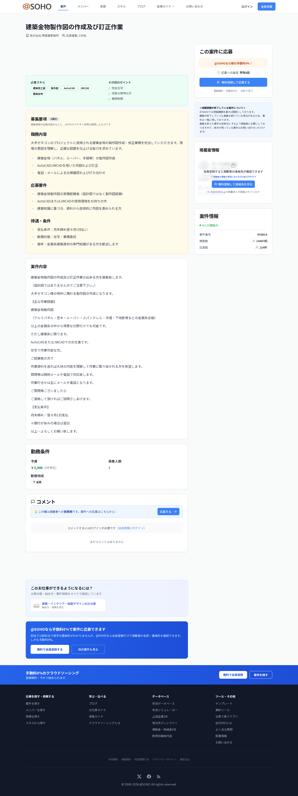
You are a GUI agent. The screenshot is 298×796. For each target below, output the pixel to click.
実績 (103, 6)
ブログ (141, 6)
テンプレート (224, 703)
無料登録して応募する (236, 82)
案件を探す (261, 675)
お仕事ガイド (97, 710)
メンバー (83, 6)
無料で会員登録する (50, 649)
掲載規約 (126, 759)
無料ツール (222, 710)
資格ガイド (96, 716)
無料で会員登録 (233, 675)
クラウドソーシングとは (104, 723)
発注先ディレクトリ (165, 723)
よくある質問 (224, 729)
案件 (63, 6)
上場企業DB (160, 716)
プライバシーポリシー (164, 759)
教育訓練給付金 (162, 736)
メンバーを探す (36, 710)
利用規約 (113, 759)
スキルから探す (36, 723)
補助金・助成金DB (164, 729)
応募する (165, 512)
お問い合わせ (194, 6)
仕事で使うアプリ (226, 716)
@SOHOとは (223, 723)
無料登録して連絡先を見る (235, 184)
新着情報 (221, 736)
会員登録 (266, 6)
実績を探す (33, 716)
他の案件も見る (88, 649)
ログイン (247, 6)
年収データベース (163, 703)
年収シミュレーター (165, 710)
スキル (121, 6)
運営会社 (185, 759)
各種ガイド (164, 6)
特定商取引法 (141, 759)
